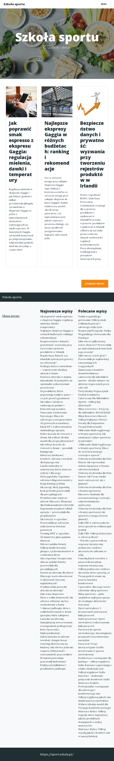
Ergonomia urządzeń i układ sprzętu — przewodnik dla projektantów (56, 512)
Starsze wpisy (94, 283)
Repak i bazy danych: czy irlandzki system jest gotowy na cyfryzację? (56, 359)
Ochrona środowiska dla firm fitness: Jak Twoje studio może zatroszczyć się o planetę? (94, 478)
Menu (104, 4)
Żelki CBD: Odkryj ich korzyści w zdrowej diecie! (95, 535)
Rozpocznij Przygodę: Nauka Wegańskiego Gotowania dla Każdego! (94, 334)
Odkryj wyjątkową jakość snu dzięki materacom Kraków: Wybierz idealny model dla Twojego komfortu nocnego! (94, 702)
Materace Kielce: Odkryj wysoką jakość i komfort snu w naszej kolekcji (94, 733)
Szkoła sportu (14, 4)
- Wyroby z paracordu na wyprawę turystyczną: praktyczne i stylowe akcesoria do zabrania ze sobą (92, 547)
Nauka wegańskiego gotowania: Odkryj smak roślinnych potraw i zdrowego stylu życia (92, 322)
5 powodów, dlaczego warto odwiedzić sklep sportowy (94, 588)
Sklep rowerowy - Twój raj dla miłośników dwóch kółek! (94, 410)
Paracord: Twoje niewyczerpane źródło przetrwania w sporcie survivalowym (91, 649)
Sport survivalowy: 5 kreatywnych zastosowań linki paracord (92, 612)
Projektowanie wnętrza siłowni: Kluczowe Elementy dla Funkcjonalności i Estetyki (56, 501)
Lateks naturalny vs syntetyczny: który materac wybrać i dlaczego (56, 469)
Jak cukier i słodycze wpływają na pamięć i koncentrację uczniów (53, 405)
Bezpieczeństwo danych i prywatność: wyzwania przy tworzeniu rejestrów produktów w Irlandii (56, 346)
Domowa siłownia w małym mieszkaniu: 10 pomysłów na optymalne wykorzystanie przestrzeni (56, 382)
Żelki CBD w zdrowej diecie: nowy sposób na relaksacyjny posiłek (94, 526)
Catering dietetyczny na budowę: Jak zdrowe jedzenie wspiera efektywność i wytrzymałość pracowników (56, 649)
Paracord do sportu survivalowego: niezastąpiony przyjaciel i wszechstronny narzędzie (94, 635)
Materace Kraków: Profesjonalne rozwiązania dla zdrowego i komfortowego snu (93, 688)
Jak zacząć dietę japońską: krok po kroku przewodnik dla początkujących (55, 491)
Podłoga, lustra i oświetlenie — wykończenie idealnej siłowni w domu (56, 370)
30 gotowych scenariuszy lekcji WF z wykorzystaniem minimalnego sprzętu (56, 427)
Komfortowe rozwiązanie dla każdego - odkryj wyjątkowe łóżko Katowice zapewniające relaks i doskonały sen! (95, 663)
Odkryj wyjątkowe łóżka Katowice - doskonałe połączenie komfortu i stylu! (94, 676)
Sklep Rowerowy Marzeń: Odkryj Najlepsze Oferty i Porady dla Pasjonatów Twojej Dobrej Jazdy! (92, 421)
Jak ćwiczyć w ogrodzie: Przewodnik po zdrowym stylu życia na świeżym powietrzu (54, 524)
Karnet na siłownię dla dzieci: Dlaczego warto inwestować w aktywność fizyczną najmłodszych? (56, 578)
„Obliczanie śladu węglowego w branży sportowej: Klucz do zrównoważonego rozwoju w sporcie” (94, 450)
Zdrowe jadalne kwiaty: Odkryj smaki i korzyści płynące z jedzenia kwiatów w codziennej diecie (57, 549)
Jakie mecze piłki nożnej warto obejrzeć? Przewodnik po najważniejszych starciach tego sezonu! (95, 346)
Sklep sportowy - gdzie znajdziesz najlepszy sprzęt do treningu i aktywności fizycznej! (94, 599)
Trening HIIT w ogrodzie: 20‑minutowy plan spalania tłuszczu (55, 537)
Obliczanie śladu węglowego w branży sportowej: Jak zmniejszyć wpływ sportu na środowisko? (94, 435)
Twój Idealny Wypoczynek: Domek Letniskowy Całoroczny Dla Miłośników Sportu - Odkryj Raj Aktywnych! (93, 398)
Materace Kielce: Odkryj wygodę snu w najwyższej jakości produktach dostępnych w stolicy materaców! (92, 718)
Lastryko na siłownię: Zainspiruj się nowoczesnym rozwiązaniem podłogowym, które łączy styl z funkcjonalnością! (56, 626)
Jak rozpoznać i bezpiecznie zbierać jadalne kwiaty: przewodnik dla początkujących (56, 563)
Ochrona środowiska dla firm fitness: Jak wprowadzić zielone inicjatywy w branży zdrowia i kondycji (94, 464)
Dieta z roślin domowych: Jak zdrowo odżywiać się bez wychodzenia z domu (56, 601)
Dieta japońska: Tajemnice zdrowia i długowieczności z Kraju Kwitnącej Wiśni (56, 480)
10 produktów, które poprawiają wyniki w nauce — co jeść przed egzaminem (56, 395)
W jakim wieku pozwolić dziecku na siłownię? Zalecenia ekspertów (53, 590)
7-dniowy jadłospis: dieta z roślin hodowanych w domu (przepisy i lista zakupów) (55, 612)
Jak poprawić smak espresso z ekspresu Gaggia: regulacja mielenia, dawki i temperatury (56, 322)
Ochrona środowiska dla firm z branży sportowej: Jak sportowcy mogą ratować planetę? (94, 514)
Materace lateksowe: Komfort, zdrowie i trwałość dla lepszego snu (56, 459)
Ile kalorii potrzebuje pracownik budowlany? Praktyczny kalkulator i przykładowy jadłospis (53, 663)
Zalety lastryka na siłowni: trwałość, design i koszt (54, 638)
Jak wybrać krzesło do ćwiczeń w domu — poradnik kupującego (56, 448)
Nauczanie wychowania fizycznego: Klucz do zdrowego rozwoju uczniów (56, 416)
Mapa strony (11, 316)
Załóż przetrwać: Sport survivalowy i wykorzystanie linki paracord (94, 622)
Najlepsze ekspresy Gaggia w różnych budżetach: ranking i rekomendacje (56, 334)
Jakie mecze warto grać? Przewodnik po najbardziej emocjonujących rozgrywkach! (93, 361)
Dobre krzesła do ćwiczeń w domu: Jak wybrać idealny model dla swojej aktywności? (57, 437)
